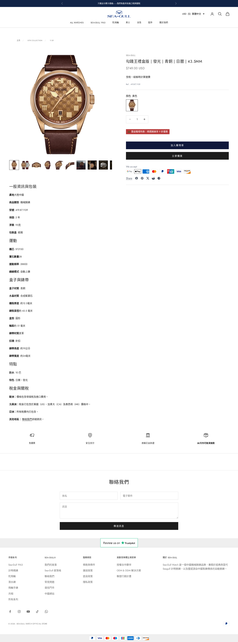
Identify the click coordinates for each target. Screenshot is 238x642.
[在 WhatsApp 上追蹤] (46, 611)
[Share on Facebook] (136, 178)
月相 (10, 593)
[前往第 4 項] (47, 165)
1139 (52, 40)
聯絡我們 (27, 419)
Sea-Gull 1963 (98, 22)
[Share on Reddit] (153, 178)
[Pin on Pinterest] (142, 178)
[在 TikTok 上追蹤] (37, 611)
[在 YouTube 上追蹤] (28, 611)
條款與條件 (89, 564)
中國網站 (49, 593)
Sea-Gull (130, 55)
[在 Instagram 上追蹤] (19, 611)
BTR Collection (35, 40)
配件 (150, 22)
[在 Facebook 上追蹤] (10, 611)
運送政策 (88, 570)
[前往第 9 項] (103, 165)
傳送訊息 (119, 526)
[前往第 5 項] (59, 165)
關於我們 (163, 22)
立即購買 (177, 155)
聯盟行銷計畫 (124, 576)
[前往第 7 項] (81, 165)
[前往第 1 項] (14, 165)
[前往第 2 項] (25, 165)
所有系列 (13, 599)
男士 (128, 22)
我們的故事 (51, 564)
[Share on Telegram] (158, 178)
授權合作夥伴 (124, 564)
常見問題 (49, 582)
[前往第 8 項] (92, 165)
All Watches (77, 22)
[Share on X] (147, 178)
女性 (139, 22)
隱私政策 (88, 582)
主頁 (18, 40)
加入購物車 (177, 145)
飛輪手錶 (13, 587)
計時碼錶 (13, 570)
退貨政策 (88, 576)
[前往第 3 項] (36, 165)
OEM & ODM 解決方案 (129, 570)
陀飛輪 (115, 22)
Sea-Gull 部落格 (53, 570)
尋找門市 (49, 587)
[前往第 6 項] (70, 165)
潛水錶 (12, 582)
